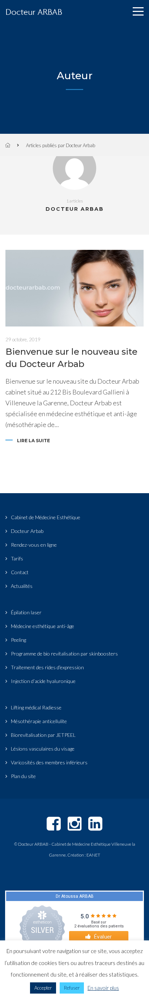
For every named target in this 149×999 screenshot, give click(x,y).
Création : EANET (83, 855)
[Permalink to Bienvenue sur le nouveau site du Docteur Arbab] (74, 288)
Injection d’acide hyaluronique (43, 681)
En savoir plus (103, 988)
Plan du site (23, 776)
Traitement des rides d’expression (47, 667)
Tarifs (17, 558)
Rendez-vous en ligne (34, 545)
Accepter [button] (43, 988)
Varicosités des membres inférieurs (49, 762)
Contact (20, 572)
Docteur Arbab (27, 531)
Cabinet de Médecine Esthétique (45, 517)
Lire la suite (33, 440)
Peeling (18, 640)
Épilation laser (26, 612)
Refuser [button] (72, 988)
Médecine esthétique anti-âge (42, 626)
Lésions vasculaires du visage (42, 749)
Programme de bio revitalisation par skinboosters (64, 653)
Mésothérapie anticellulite (39, 721)
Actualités (22, 586)
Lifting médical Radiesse (36, 707)
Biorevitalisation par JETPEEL (43, 735)
